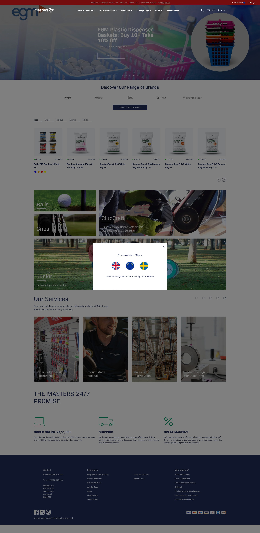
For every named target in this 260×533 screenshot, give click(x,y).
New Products (173, 10)
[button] (202, 10)
